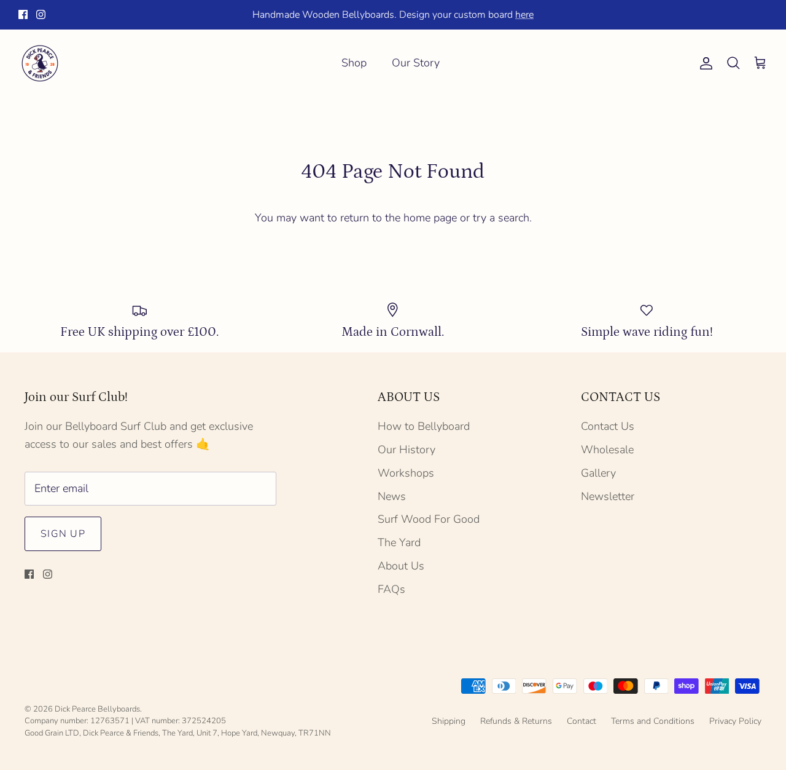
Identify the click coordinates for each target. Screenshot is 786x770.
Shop (354, 62)
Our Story (416, 62)
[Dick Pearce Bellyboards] (39, 63)
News (392, 496)
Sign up (63, 534)
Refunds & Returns (516, 721)
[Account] (704, 63)
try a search (501, 217)
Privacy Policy (735, 721)
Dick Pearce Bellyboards (97, 709)
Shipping (448, 721)
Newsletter (607, 496)
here (524, 15)
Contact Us (607, 426)
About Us (401, 565)
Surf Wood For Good (429, 519)
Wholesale (607, 449)
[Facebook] (23, 14)
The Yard (399, 542)
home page (430, 217)
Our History (406, 449)
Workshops (406, 473)
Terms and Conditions (653, 721)
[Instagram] (40, 14)
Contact (581, 721)
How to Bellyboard (424, 426)
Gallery (598, 473)
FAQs (391, 589)
